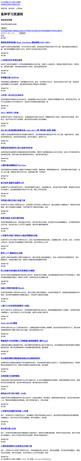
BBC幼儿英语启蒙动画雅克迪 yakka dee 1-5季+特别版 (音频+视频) (28, 130)
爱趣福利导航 (49, 31)
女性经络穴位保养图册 (10, 376)
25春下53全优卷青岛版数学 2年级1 (15, 306)
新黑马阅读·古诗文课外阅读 (12, 218)
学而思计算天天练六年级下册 (13, 200)
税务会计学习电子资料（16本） (14, 393)
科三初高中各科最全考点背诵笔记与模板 (18, 271)
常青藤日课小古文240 (10, 77)
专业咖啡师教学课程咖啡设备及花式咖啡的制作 (20, 358)
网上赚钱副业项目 (16, 31)
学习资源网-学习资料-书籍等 (11, 2)
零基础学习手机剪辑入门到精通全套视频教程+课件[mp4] (24, 341)
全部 (2, 36)
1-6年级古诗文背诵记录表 (11, 60)
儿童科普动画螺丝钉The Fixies (13, 165)
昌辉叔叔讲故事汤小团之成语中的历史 (17, 148)
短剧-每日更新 (40, 31)
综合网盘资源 (5, 31)
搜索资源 (22, 33)
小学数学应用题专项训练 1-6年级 (14, 411)
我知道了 (4, 28)
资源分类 (10, 4)
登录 (15, 4)
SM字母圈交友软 (29, 31)
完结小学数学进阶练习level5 (12, 288)
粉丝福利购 (58, 31)
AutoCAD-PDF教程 (9, 323)
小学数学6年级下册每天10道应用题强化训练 (19, 235)
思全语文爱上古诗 (8, 428)
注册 (18, 4)
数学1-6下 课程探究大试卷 (12, 253)
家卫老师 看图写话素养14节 (12, 183)
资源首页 (4, 4)
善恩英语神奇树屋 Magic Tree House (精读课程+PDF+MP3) (25, 42)
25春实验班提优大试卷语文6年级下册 (16, 446)
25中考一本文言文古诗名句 (12, 95)
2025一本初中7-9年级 (10, 113)
